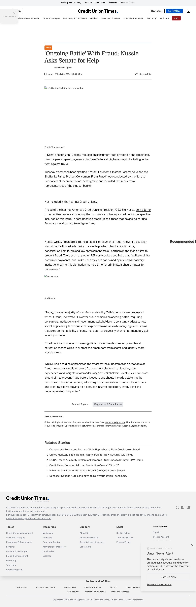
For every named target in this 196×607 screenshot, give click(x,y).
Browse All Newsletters (159, 584)
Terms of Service (125, 537)
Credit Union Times (92, 587)
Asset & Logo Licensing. (134, 425)
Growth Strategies (15, 537)
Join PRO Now (174, 11)
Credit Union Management (19, 533)
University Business (120, 592)
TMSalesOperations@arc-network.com (75, 425)
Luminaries (100, 3)
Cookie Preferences (134, 600)
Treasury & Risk (133, 587)
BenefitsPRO (70, 587)
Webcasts (112, 3)
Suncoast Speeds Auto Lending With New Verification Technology (88, 475)
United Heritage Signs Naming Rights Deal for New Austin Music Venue (91, 454)
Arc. (71, 600)
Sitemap (47, 556)
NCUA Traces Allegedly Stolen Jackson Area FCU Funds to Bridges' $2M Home (96, 459)
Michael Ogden (64, 67)
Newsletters (156, 11)
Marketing (11, 560)
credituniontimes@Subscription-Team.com (28, 518)
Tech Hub (11, 565)
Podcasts (88, 3)
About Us (84, 533)
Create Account (161, 537)
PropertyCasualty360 (46, 587)
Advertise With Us (89, 537)
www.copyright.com (115, 422)
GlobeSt (113, 587)
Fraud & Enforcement (17, 556)
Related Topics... (81, 404)
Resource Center (127, 3)
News (48, 47)
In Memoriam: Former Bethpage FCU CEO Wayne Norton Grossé (87, 470)
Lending (10, 546)
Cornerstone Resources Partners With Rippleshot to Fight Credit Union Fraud (94, 449)
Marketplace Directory (71, 3)
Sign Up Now (168, 576)
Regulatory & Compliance (19, 542)
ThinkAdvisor (21, 587)
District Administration (95, 592)
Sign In (156, 532)
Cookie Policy (123, 533)
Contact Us (85, 546)
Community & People (17, 551)
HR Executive (73, 592)
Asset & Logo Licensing (92, 542)
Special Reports (14, 569)
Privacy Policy (123, 542)
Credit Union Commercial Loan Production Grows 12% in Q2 (84, 465)
